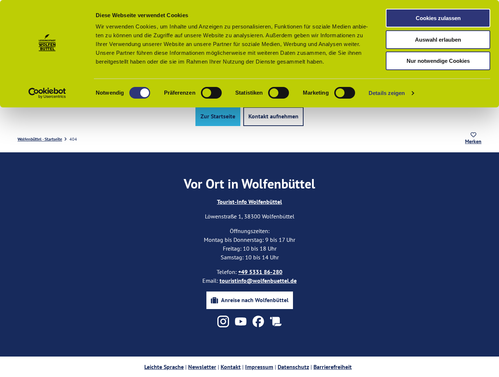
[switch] (211, 93)
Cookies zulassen (438, 18)
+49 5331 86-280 (260, 271)
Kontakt (231, 366)
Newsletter (202, 366)
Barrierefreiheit (332, 366)
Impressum (259, 366)
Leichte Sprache (164, 366)
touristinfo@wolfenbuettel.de (258, 280)
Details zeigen (387, 93)
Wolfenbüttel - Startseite (40, 139)
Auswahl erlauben (438, 40)
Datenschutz (293, 366)
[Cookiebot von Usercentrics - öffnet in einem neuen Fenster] (47, 93)
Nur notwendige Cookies (438, 61)
